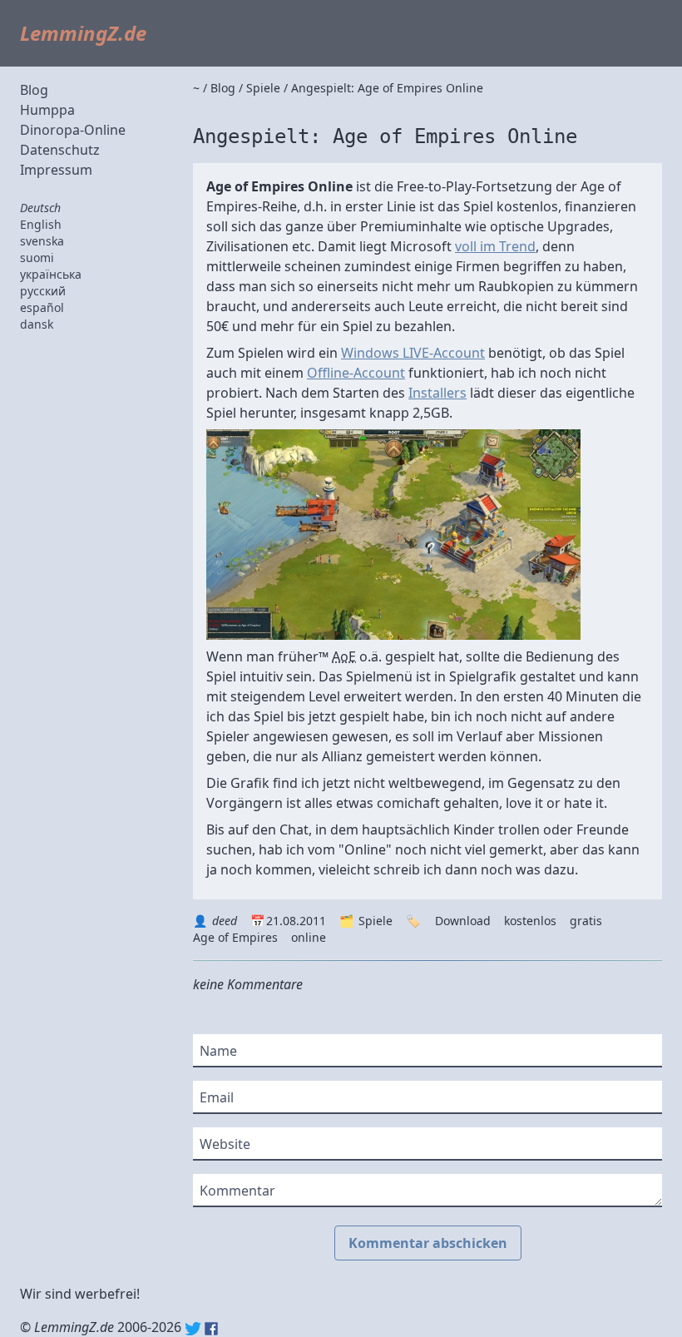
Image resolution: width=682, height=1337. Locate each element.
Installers (437, 393)
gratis (586, 920)
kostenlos (530, 920)
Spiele (375, 920)
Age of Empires (235, 937)
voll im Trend (495, 246)
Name (218, 1051)
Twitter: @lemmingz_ (193, 1328)
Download (463, 920)
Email (217, 1097)
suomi (37, 257)
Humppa (47, 110)
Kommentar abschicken (427, 1243)
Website (225, 1144)
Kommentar (237, 1190)
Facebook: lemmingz (211, 1328)
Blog (34, 90)
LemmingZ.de (83, 33)
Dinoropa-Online (73, 130)
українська (51, 274)
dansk (36, 324)
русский (43, 291)
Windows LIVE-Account (413, 353)
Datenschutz (60, 150)
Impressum (56, 170)
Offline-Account (356, 373)
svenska (42, 241)
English (41, 224)
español (42, 307)
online (308, 937)
